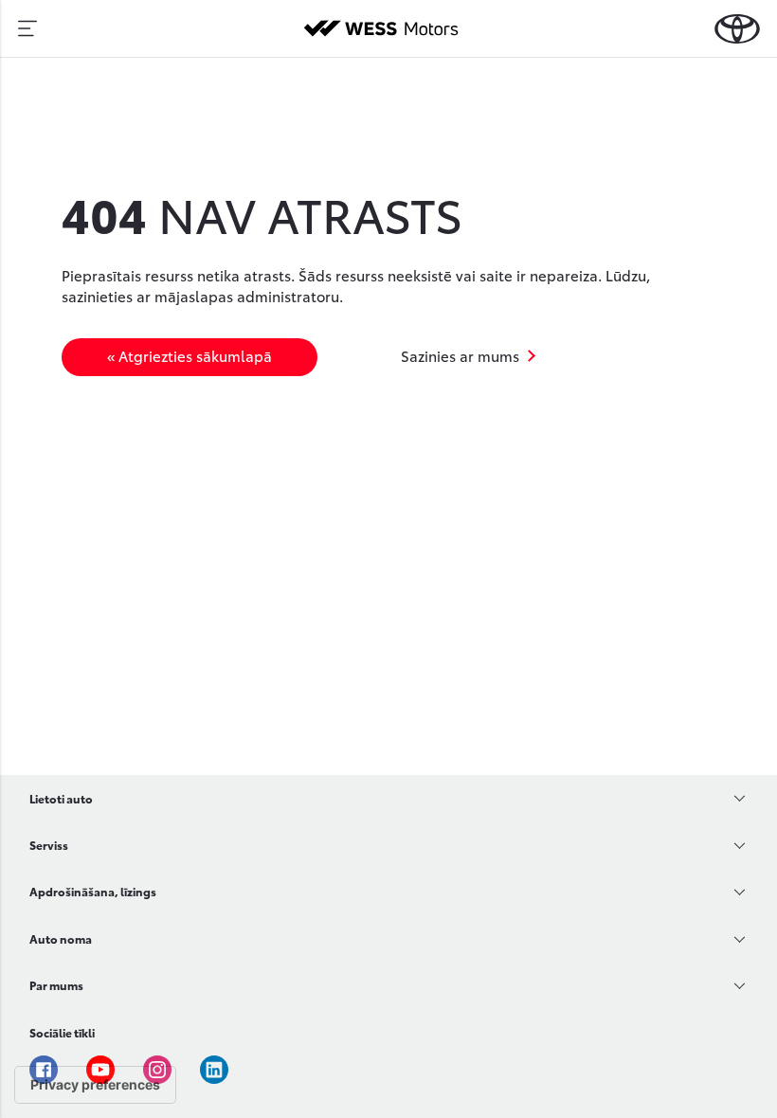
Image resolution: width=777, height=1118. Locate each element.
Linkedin (214, 1069)
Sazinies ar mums (460, 355)
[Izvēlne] (27, 28)
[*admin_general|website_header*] (737, 29)
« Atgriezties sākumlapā (189, 355)
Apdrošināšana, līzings (92, 891)
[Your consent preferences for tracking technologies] (95, 1085)
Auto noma (60, 938)
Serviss (48, 845)
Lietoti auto (61, 798)
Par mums (56, 985)
